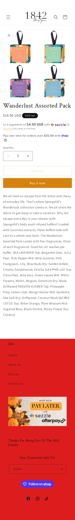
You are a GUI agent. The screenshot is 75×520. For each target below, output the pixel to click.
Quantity (8, 147)
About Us (14, 364)
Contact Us (15, 383)
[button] (8, 17)
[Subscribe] (61, 469)
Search (13, 355)
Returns (13, 374)
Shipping (7, 128)
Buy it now (37, 183)
